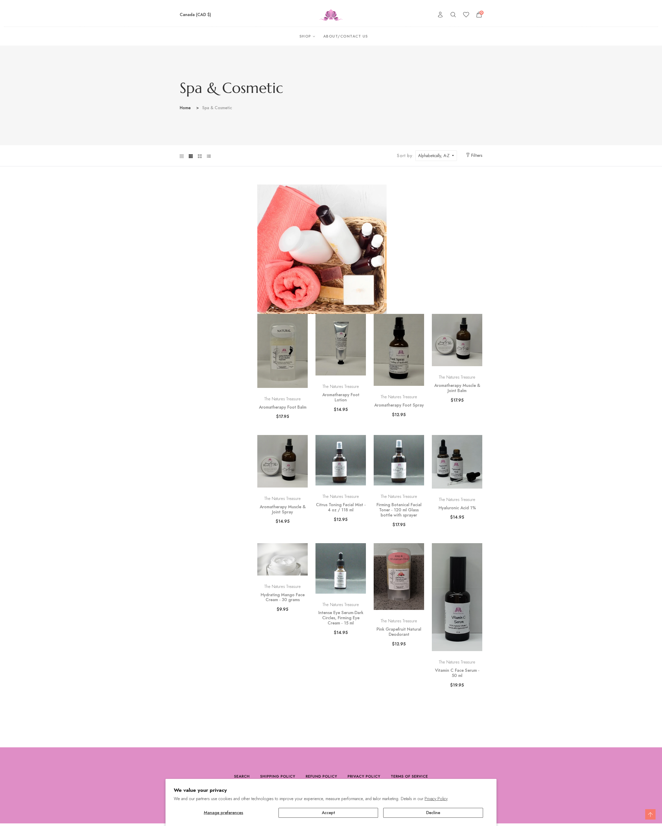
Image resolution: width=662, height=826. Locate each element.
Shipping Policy (277, 776)
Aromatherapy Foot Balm (282, 407)
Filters (476, 155)
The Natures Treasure (282, 399)
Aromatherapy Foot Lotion (340, 397)
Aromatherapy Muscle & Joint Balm (457, 388)
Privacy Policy (436, 798)
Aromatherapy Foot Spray (399, 405)
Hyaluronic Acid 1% (457, 508)
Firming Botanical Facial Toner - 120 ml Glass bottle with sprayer (399, 510)
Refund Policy (321, 776)
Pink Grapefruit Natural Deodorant (399, 632)
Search (242, 776)
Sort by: (405, 156)
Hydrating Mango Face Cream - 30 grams (283, 597)
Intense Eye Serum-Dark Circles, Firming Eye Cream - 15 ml (340, 617)
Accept (328, 812)
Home (185, 108)
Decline (433, 812)
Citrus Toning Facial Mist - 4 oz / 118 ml (341, 507)
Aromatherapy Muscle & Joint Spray (283, 509)
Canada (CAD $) (196, 15)
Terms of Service (409, 776)
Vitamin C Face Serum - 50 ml (457, 673)
